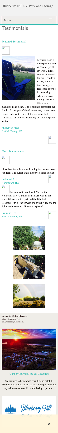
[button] (29, 238)
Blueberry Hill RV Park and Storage (27, 6)
